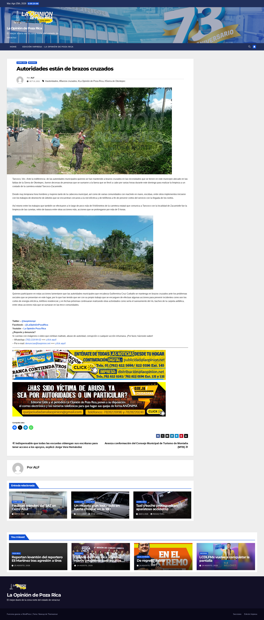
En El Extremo (143, 557)
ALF (32, 77)
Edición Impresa (250, 614)
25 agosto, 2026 (22, 566)
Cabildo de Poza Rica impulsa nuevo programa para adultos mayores (97, 560)
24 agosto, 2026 (85, 566)
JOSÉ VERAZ (96, 514)
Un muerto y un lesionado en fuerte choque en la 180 (97, 507)
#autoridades (51, 81)
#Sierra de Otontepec (115, 81)
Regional (32, 62)
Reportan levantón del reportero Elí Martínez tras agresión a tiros (37, 559)
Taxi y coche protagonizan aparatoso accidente (157, 507)
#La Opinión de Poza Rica (91, 81)
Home (13, 46)
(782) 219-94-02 (33, 340)
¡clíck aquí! (51, 340)
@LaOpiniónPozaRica (36, 325)
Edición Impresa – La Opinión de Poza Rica (47, 46)
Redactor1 (35, 514)
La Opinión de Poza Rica (24, 28)
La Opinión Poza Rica (35, 328)
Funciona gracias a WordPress (19, 614)
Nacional (203, 553)
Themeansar (53, 614)
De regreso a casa (151, 561)
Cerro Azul (21, 62)
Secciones (237, 614)
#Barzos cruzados (68, 81)
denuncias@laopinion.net (37, 343)
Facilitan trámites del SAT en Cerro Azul (34, 507)
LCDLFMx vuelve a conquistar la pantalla (224, 559)
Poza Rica (90, 502)
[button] (249, 46)
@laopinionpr (29, 321)
